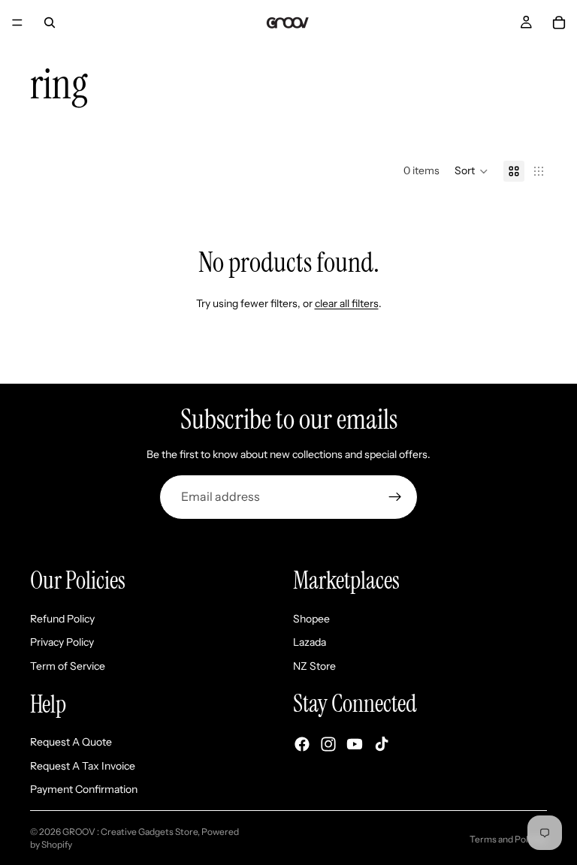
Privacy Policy (62, 642)
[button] (471, 171)
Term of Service (67, 665)
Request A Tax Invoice (82, 765)
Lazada (309, 642)
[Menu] (17, 22)
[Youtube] (355, 743)
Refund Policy (62, 618)
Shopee (311, 618)
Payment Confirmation (83, 789)
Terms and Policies (508, 839)
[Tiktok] (382, 743)
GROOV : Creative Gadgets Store (130, 831)
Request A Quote (71, 742)
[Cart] (558, 22)
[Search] (49, 22)
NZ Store (314, 665)
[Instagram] (328, 743)
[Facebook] (302, 743)
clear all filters (347, 303)
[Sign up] (395, 497)
